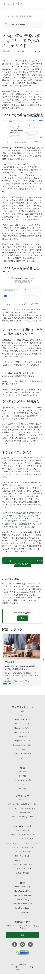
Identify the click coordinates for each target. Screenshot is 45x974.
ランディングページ (33, 407)
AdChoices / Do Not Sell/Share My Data (22, 804)
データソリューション (22, 830)
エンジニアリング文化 (22, 780)
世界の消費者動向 (22, 873)
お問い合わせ (22, 789)
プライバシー (22, 800)
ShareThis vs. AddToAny (23, 895)
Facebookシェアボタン (22, 724)
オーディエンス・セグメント (22, 847)
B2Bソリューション (22, 856)
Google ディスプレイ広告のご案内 (17, 524)
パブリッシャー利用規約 (22, 812)
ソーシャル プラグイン (22, 753)
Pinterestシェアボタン (22, 732)
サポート (22, 758)
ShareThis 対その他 (22, 887)
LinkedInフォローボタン (22, 749)
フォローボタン (22, 736)
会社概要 (22, 771)
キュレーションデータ (22, 852)
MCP (22, 711)
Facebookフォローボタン (22, 745)
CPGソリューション (22, 860)
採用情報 (22, 776)
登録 (23, 618)
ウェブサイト (34, 51)
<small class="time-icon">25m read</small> (20, 672)
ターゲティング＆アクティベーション (22, 834)
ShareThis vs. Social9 (22, 908)
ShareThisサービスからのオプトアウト (22, 808)
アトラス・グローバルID (23, 869)
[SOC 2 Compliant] (32, 967)
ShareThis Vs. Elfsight (22, 899)
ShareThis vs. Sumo (22, 912)
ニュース (22, 784)
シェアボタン (22, 715)
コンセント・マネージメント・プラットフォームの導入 (24, 562)
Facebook (16, 66)
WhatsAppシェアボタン (22, 728)
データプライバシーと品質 (22, 864)
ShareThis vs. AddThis (22, 891)
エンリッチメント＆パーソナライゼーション (22, 843)
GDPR (4, 540)
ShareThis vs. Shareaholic (22, 904)
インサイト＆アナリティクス (22, 839)
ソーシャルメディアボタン (22, 719)
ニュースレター (31, 435)
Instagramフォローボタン (22, 741)
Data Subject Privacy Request (23, 817)
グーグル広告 (32, 142)
